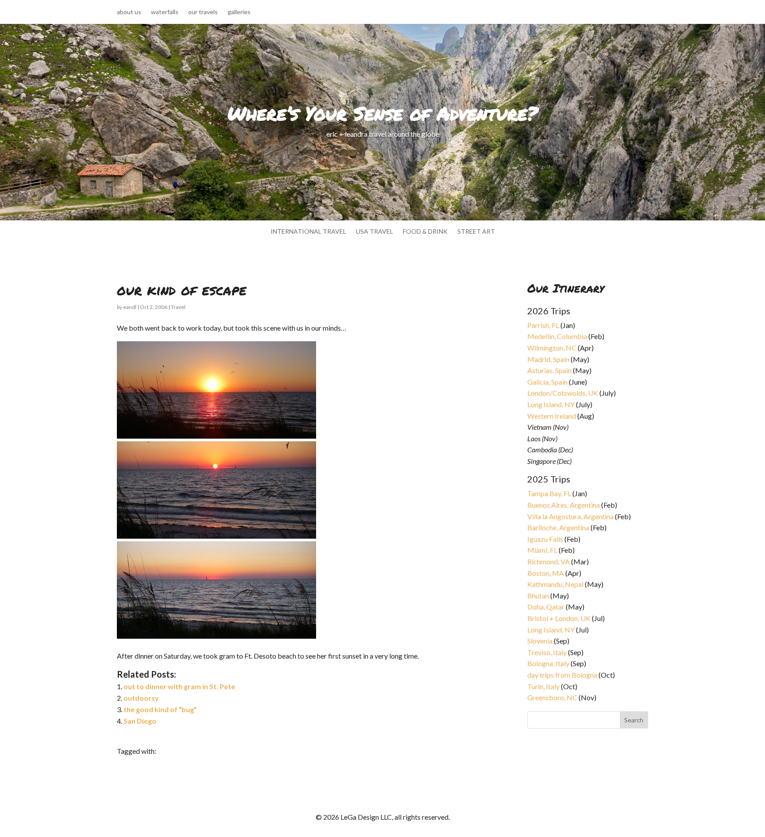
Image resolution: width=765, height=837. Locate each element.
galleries (239, 12)
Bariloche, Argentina (558, 527)
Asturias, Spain (549, 370)
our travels (203, 12)
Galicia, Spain (547, 382)
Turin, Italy (543, 686)
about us (129, 12)
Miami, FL (542, 550)
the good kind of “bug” (160, 709)
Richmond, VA (548, 561)
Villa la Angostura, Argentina (570, 516)
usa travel (374, 231)
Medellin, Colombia (557, 336)
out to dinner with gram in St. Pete (179, 686)
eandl (129, 307)
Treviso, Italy (547, 652)
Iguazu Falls (545, 539)
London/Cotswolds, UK (562, 393)
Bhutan (538, 595)
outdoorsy (141, 698)
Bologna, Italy (548, 663)
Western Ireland (551, 416)
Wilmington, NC (551, 347)
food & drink (425, 231)
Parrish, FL (543, 325)
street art (476, 231)
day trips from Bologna (562, 675)
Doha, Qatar (545, 606)
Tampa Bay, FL (549, 493)
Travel (178, 307)
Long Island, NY (551, 404)
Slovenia (539, 640)
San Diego (140, 721)
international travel (308, 231)
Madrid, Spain (548, 359)
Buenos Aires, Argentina (563, 505)
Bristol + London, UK (559, 618)
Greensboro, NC (552, 697)
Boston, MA (545, 573)
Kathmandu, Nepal (555, 584)
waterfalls (164, 12)
